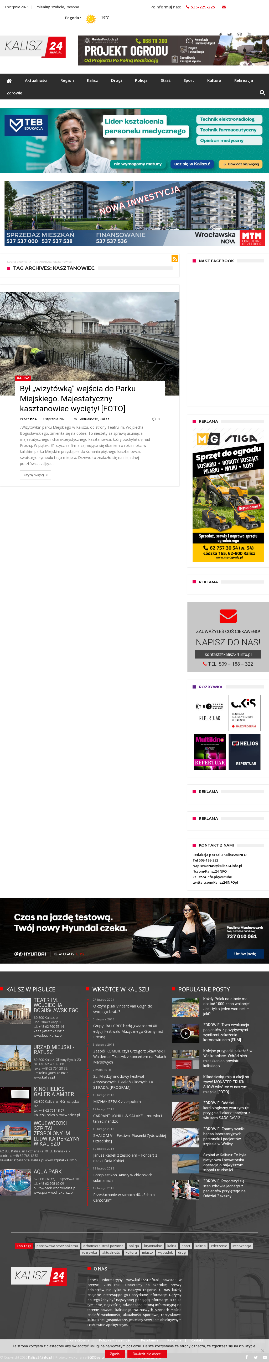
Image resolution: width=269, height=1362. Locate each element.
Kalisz (23, 378)
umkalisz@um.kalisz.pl (51, 1073)
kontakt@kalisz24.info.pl (228, 654)
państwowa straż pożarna (57, 1245)
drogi (182, 1252)
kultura (131, 1252)
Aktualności (89, 419)
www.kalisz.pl (44, 1077)
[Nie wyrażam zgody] (262, 1350)
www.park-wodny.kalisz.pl (54, 1192)
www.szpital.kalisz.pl (61, 1160)
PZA (33, 419)
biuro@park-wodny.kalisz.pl (55, 1188)
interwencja (241, 1245)
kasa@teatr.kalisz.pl (49, 1031)
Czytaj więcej (34, 475)
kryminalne (153, 1245)
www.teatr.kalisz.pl (48, 1035)
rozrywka (89, 1252)
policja (134, 1245)
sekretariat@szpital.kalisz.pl (22, 1160)
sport (186, 1245)
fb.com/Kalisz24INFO (210, 871)
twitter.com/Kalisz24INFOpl (215, 882)
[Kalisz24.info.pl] (33, 35)
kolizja (200, 1245)
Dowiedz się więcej (147, 1354)
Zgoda (115, 1354)
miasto (147, 1252)
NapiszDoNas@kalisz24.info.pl (217, 865)
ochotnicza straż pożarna (103, 1245)
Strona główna (17, 262)
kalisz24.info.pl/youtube (212, 876)
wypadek (165, 1252)
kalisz (172, 1245)
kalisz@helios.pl (46, 1115)
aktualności (111, 1252)
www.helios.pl (69, 1115)
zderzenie (219, 1245)
